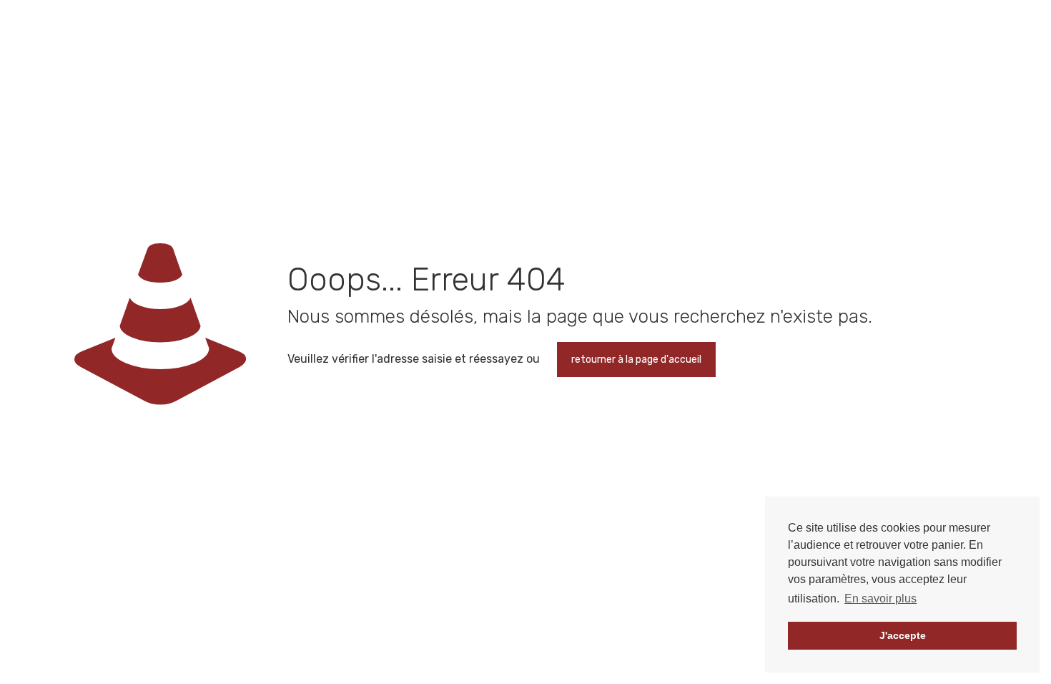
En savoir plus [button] (880, 598)
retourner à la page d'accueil (636, 359)
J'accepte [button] (902, 635)
